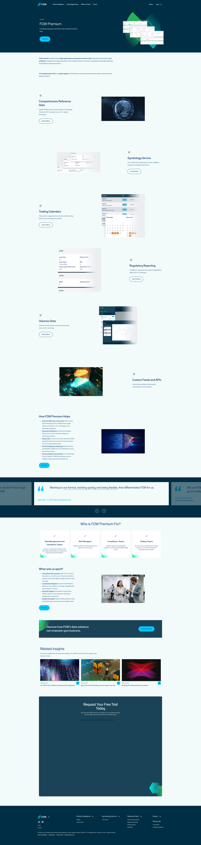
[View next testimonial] (104, 511)
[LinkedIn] (39, 822)
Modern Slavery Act (69, 834)
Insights (78, 819)
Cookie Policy (51, 834)
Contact (40, 827)
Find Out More (46, 121)
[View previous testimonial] (97, 511)
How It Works (105, 819)
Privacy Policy (59, 834)
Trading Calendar (131, 824)
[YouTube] (42, 822)
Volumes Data (79, 822)
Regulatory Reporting (132, 822)
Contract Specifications (133, 819)
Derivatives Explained (158, 827)
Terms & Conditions (42, 834)
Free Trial (45, 39)
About (39, 825)
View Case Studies (146, 629)
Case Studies (156, 824)
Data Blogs (130, 827)
